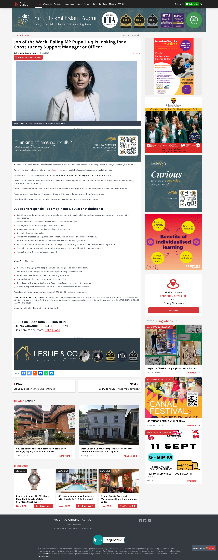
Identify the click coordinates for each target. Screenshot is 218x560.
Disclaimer (76, 524)
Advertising (71, 519)
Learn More (192, 373)
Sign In (178, 4)
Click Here (173, 310)
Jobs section (57, 170)
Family (150, 481)
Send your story (130, 35)
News (38, 4)
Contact (87, 519)
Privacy (69, 524)
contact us (48, 554)
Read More (64, 456)
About (57, 519)
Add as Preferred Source (30, 57)
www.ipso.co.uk (44, 556)
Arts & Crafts (153, 372)
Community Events (155, 425)
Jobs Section (48, 322)
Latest (161, 321)
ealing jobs (52, 330)
